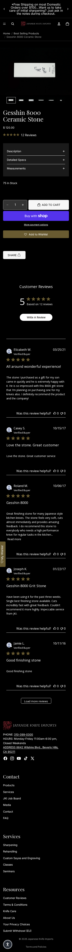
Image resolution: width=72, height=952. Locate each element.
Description (14, 151)
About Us (9, 917)
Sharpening (10, 845)
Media (7, 805)
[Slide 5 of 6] (51, 100)
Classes (8, 864)
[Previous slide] (4, 9)
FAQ (5, 818)
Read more (14, 539)
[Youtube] (19, 758)
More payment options (36, 224)
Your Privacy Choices (16, 924)
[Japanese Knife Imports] (36, 24)
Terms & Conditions (15, 904)
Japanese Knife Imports (40, 939)
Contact (8, 811)
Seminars (9, 871)
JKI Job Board (12, 798)
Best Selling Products (26, 33)
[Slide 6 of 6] (61, 100)
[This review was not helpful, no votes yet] (61, 413)
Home (6, 33)
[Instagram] (12, 758)
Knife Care (9, 911)
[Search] (12, 24)
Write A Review (36, 317)
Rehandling (10, 851)
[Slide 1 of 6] (11, 100)
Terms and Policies (36, 946)
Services (8, 791)
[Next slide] (68, 9)
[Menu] (4, 23)
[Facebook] (5, 758)
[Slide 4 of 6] (41, 100)
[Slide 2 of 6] (21, 100)
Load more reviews (36, 701)
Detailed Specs (16, 159)
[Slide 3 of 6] (31, 100)
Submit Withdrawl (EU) (17, 930)
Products (8, 785)
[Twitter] (32, 758)
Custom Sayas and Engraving (21, 858)
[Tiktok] (25, 758)
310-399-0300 (23, 734)
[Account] (59, 24)
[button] (36, 71)
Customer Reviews (14, 898)
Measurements (16, 168)
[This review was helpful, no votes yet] (54, 413)
